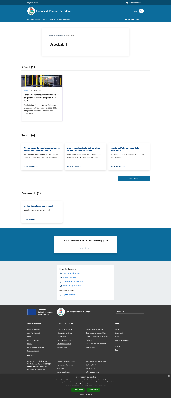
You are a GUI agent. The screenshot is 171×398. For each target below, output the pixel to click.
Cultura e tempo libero (64, 333)
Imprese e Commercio (64, 340)
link (104, 386)
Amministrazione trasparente (96, 361)
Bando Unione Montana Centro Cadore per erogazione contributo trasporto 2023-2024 (41, 97)
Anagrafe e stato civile (64, 329)
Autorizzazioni (90, 347)
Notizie (117, 329)
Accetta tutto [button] (78, 390)
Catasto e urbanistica (64, 344)
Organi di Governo (33, 329)
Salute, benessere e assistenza (96, 343)
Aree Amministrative (34, 333)
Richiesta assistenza (63, 372)
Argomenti (59, 35)
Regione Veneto (32, 2)
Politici (29, 344)
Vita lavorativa (61, 336)
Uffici (29, 336)
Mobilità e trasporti (63, 347)
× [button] (169, 376)
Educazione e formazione (94, 329)
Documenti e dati (33, 351)
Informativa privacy (92, 372)
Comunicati (119, 333)
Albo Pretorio (90, 368)
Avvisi (26, 91)
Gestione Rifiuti (91, 365)
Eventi (117, 350)
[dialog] (85, 386)
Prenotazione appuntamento (66, 361)
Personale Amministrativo (36, 347)
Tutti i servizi (133, 178)
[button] (85, 394)
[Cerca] (141, 11)
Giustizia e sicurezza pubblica (95, 333)
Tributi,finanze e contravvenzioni (97, 336)
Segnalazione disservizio (65, 365)
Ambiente (89, 340)
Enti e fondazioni (33, 340)
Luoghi (117, 346)
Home (51, 35)
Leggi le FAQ (61, 368)
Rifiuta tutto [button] (93, 390)
